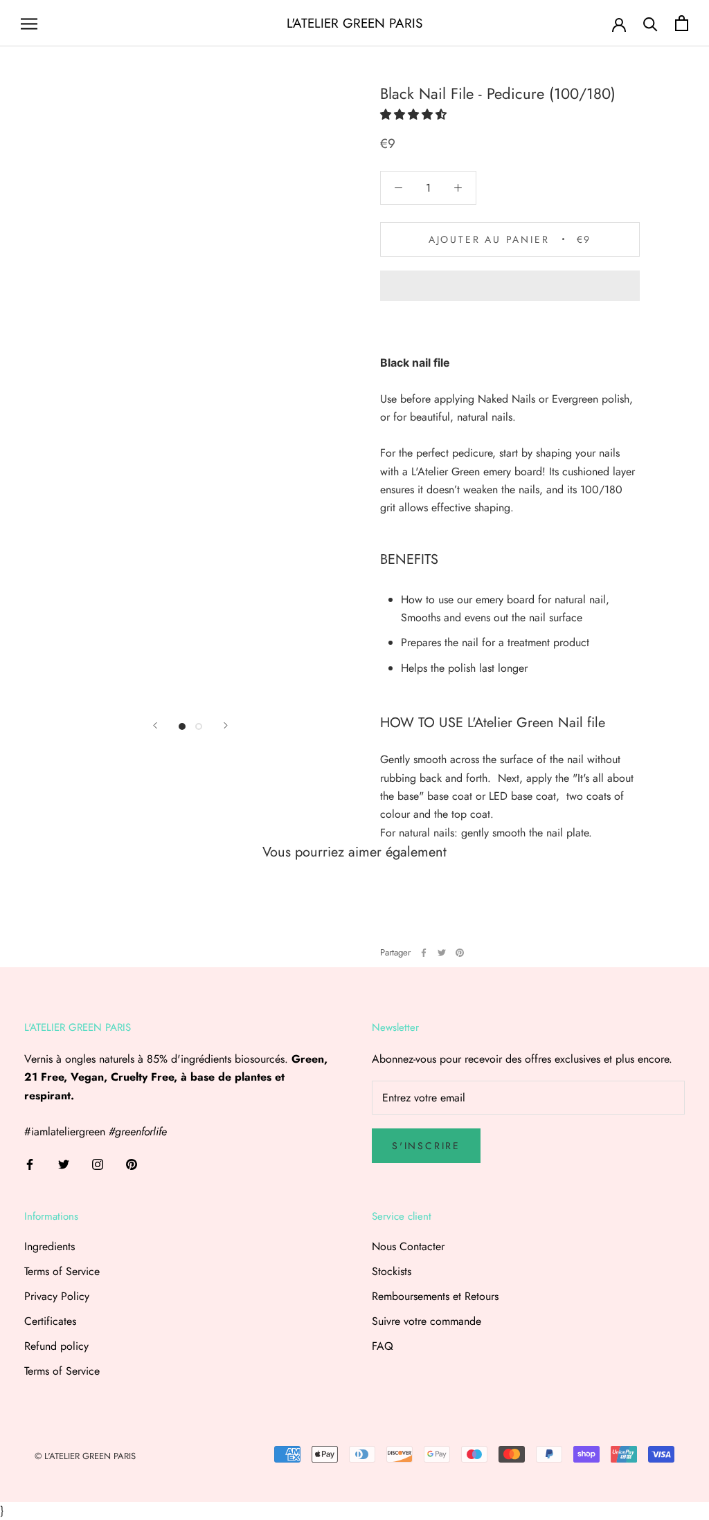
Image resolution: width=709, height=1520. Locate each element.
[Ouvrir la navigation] (29, 23)
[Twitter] (442, 953)
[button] (413, 114)
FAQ (382, 1346)
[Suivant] (226, 725)
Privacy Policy (56, 1296)
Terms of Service (62, 1271)
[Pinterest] (460, 953)
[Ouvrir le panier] (681, 23)
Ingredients (49, 1246)
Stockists (391, 1271)
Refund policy (56, 1346)
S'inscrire (426, 1146)
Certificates (50, 1321)
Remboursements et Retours (435, 1296)
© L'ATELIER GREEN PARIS (85, 1456)
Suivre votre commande (426, 1321)
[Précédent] (155, 725)
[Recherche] (650, 23)
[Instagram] (97, 1164)
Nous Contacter (408, 1246)
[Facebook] (424, 953)
